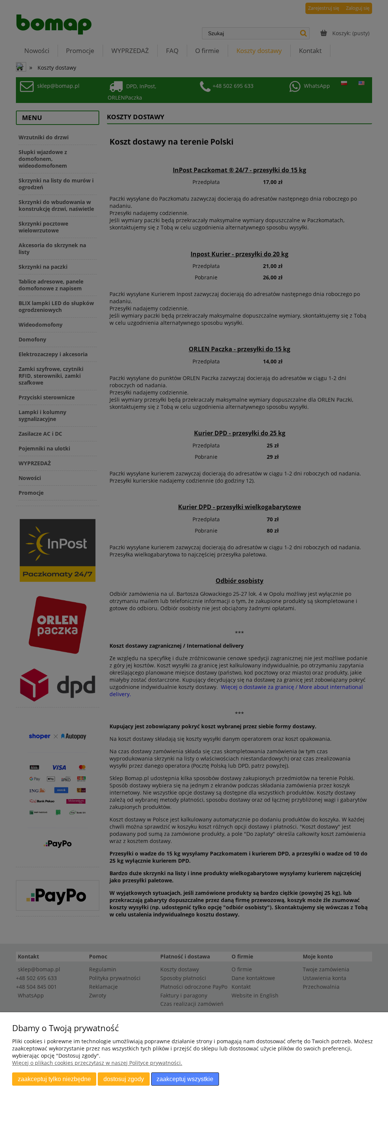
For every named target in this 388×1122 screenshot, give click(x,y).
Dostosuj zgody (123, 1078)
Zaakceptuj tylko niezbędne (54, 1078)
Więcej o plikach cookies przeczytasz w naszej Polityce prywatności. (97, 1062)
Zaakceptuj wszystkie (184, 1078)
